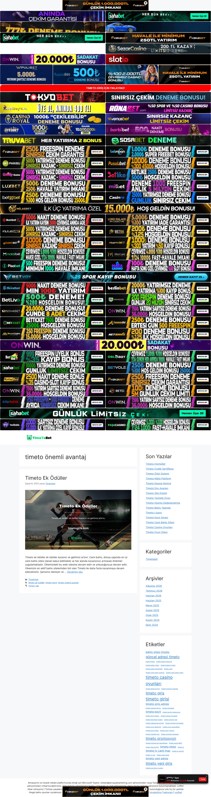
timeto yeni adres (157, 758)
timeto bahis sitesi (152, 665)
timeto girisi (157, 698)
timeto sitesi (168, 746)
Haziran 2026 (153, 595)
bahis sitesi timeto (157, 652)
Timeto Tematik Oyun (158, 498)
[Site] (52, 151)
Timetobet (33, 579)
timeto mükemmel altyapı (155, 723)
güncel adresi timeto (163, 657)
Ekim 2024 (152, 625)
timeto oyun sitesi (152, 730)
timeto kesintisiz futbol (154, 720)
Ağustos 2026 (154, 586)
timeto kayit (51, 582)
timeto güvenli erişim (153, 708)
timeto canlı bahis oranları (155, 673)
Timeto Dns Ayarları (157, 488)
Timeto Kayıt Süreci (157, 517)
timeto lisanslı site (170, 720)
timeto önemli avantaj (68, 582)
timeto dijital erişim (153, 689)
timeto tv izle (150, 755)
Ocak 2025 (152, 615)
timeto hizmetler (168, 708)
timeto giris (155, 693)
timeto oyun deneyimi (153, 727)
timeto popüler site (152, 734)
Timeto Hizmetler (155, 464)
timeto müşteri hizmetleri (174, 723)
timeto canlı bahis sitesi (174, 673)
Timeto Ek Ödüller (46, 478)
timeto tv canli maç (158, 750)
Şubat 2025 (152, 610)
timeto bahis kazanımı (164, 662)
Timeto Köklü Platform (158, 478)
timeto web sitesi (163, 755)
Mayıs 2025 (152, 605)
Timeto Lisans (154, 512)
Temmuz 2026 (154, 590)
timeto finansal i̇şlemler (169, 689)
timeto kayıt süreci (152, 716)
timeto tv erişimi (178, 751)
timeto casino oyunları (159, 680)
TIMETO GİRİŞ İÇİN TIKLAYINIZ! (105, 88)
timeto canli (168, 669)
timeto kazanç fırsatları (169, 716)
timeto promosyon (161, 738)
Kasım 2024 (152, 620)
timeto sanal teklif (175, 743)
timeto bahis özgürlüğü (154, 669)
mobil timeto (150, 662)
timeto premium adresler (170, 734)
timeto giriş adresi (157, 704)
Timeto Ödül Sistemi (157, 473)
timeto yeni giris (159, 763)
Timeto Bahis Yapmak (158, 507)
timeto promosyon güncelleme (157, 743)
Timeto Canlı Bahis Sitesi (160, 522)
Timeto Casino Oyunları (159, 527)
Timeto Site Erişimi (156, 493)
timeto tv (181, 747)
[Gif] (105, 208)
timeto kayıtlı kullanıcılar (171, 712)
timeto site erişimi (152, 747)
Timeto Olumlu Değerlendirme (163, 503)
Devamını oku (75, 571)
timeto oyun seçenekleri (171, 727)
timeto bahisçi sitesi (168, 665)
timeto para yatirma (167, 730)
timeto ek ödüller (36, 582)
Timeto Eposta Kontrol (158, 483)
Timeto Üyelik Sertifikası (160, 468)
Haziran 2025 (153, 600)
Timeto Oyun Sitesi (157, 532)
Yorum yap (33, 586)
